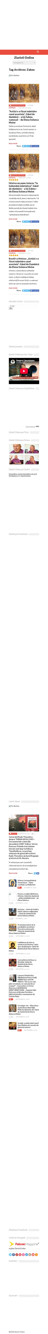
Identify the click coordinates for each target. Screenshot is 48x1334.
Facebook (35, 146)
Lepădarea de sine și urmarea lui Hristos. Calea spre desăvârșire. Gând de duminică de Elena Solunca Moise (24, 946)
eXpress (12, 108)
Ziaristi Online (24, 57)
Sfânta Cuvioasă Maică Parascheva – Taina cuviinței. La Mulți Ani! (27, 882)
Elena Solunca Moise (17, 105)
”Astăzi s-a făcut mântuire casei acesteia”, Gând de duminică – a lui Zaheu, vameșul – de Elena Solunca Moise (24, 117)
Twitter (27, 146)
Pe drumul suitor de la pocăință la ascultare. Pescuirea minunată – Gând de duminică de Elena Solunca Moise (22, 929)
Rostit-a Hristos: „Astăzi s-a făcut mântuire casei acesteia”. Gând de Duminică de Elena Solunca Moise (24, 262)
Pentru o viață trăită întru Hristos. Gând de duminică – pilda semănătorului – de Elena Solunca (28, 897)
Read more (13, 143)
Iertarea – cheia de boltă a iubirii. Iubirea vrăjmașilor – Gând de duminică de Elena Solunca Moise (28, 912)
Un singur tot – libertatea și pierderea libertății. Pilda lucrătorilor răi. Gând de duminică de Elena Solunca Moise (24, 1009)
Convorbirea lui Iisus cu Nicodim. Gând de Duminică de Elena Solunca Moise (27, 963)
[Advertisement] (24, 24)
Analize (13, 834)
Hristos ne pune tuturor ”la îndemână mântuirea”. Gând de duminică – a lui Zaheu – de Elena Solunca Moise (23, 187)
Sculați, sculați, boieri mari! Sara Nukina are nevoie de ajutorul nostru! (28, 1025)
